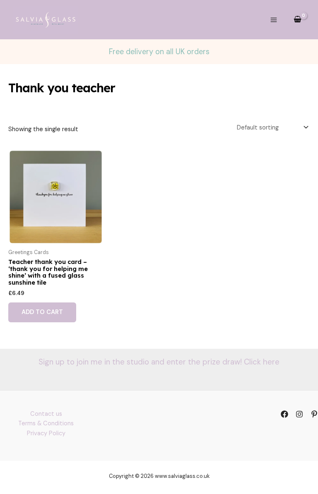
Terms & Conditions (46, 423)
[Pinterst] (314, 414)
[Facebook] (284, 414)
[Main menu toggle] (273, 19)
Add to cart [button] (42, 312)
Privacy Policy (46, 433)
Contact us (46, 414)
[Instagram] (299, 414)
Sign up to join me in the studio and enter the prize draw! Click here (159, 362)
